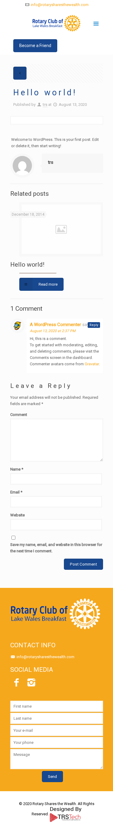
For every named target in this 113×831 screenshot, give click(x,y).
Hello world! (27, 264)
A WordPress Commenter (55, 324)
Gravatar (92, 364)
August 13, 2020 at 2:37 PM (52, 331)
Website (17, 515)
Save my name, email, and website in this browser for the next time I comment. (56, 547)
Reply (93, 325)
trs (45, 104)
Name (16, 469)
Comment (18, 414)
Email (16, 492)
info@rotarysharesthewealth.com (60, 4)
